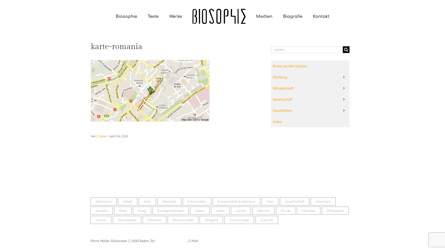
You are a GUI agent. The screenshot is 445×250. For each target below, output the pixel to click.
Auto (147, 201)
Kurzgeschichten (171, 210)
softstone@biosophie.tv (217, 241)
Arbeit (127, 201)
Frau (270, 201)
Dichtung (280, 77)
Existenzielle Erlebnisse (236, 201)
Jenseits (101, 210)
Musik (285, 210)
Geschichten (282, 110)
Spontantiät (127, 220)
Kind (123, 210)
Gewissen (323, 201)
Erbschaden (197, 201)
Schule (100, 220)
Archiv (350, 241)
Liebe (220, 210)
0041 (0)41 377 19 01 (171, 241)
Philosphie (335, 210)
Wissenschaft (283, 88)
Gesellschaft (282, 99)
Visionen (154, 220)
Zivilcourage (239, 220)
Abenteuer (103, 201)
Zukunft (267, 220)
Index (277, 121)
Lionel (241, 210)
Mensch (263, 210)
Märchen (308, 210)
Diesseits (169, 201)
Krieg (142, 210)
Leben (200, 210)
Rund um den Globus (290, 66)
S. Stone (101, 136)
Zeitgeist (211, 220)
